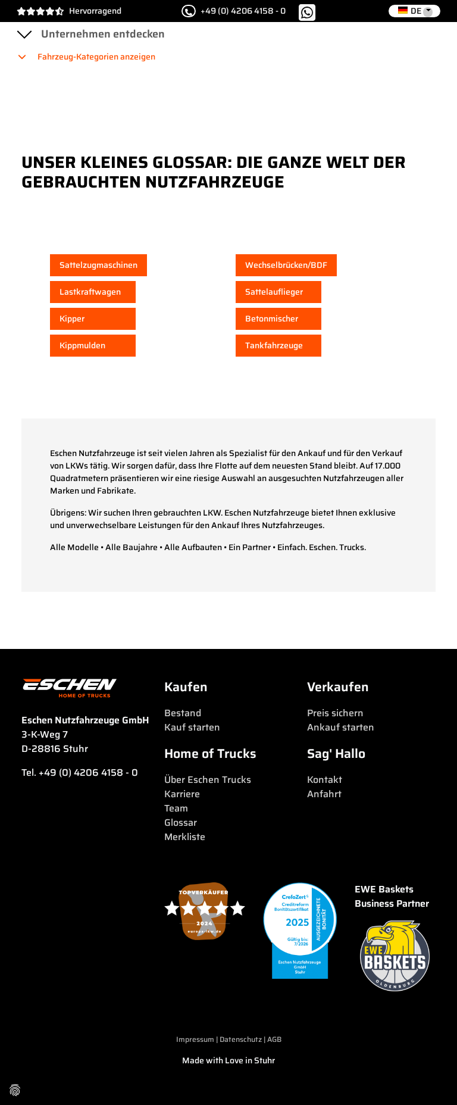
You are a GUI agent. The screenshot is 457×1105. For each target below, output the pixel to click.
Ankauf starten (340, 727)
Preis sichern (335, 713)
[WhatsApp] (307, 11)
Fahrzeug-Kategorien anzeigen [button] (95, 56)
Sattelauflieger (274, 291)
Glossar (180, 822)
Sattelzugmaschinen (98, 264)
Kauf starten (192, 727)
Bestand (182, 713)
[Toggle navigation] (23, 34)
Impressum (195, 1039)
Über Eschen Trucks (207, 779)
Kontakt (324, 779)
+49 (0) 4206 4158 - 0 (243, 11)
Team (176, 808)
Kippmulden (82, 345)
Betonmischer (271, 318)
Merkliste (184, 836)
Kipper (72, 318)
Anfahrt (324, 793)
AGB (274, 1039)
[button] (414, 11)
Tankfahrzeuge (274, 345)
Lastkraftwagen (90, 291)
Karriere (182, 793)
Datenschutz (242, 1039)
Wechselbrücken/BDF (286, 264)
